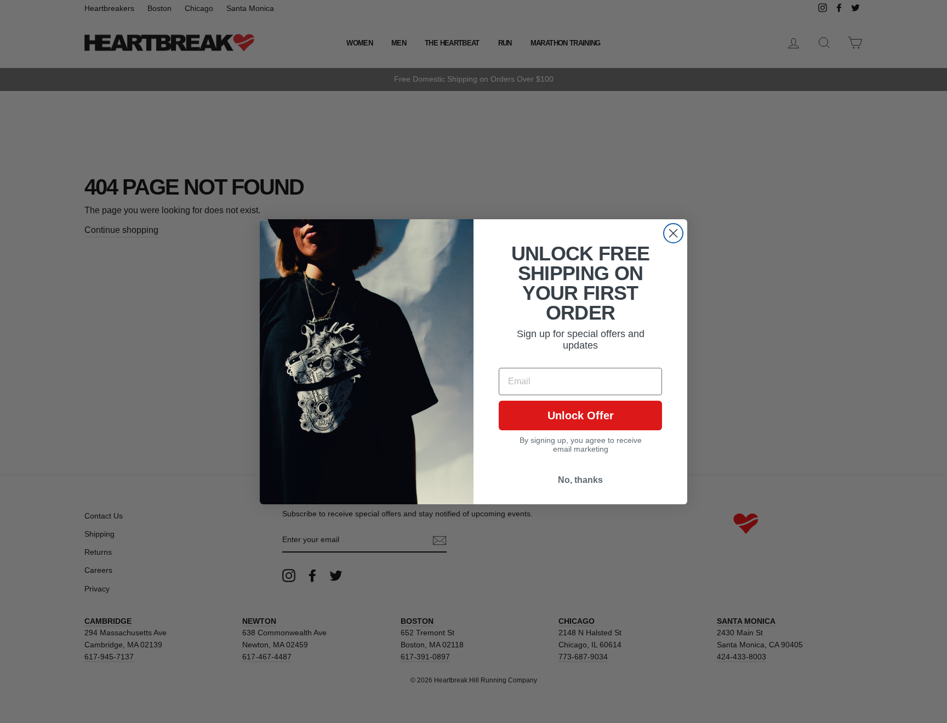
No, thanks (580, 480)
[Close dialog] (673, 233)
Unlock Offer (580, 415)
